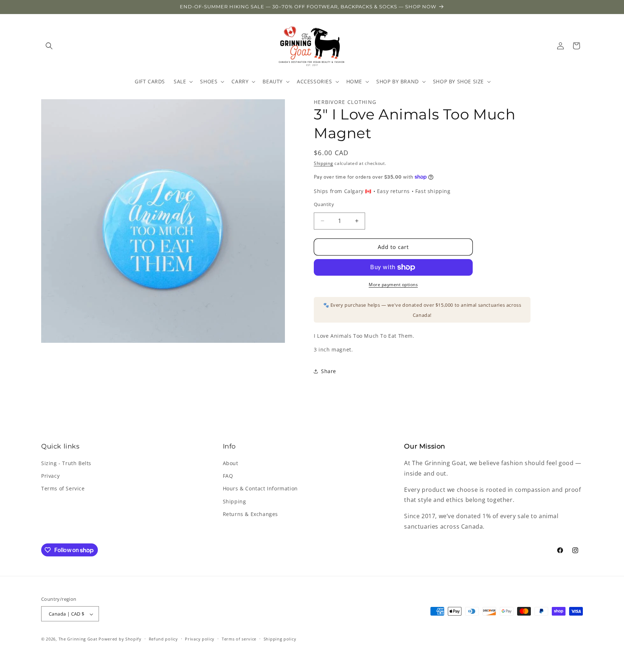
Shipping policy (280, 639)
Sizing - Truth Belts (66, 463)
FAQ (228, 476)
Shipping (323, 163)
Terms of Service (63, 488)
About (230, 463)
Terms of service (239, 639)
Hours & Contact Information (260, 488)
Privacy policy (199, 639)
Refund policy (163, 639)
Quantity (324, 204)
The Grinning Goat (78, 639)
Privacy (50, 476)
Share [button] (328, 371)
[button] (49, 46)
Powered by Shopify (120, 639)
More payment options (393, 284)
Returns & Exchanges (250, 514)
